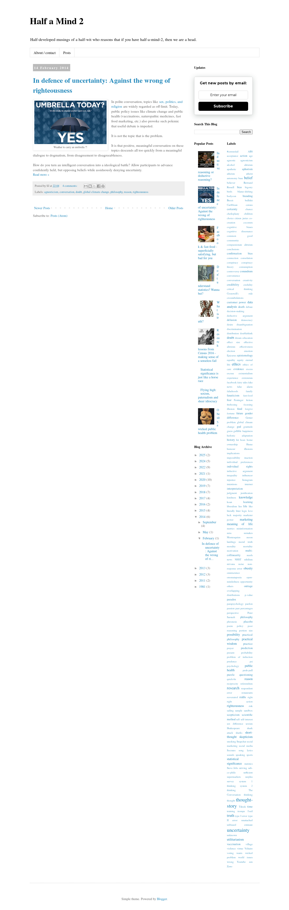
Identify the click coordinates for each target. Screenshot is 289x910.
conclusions (233, 249)
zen (251, 861)
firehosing (232, 404)
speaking (240, 754)
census (249, 204)
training (231, 811)
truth (230, 815)
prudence (232, 661)
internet (249, 484)
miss (229, 533)
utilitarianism (235, 839)
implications (233, 453)
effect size (233, 342)
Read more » (41, 174)
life (245, 506)
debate (249, 306)
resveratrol (232, 697)
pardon (249, 603)
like (251, 506)
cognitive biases (240, 227)
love (250, 510)
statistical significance (234, 761)
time (250, 806)
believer (231, 182)
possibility (233, 634)
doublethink (246, 333)
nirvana (231, 564)
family (249, 391)
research (233, 687)
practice (248, 644)
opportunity (246, 581)
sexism (249, 723)
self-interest (247, 719)
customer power (236, 302)
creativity (248, 280)
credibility (233, 285)
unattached (247, 820)
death (241, 307)
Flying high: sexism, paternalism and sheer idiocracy (208, 395)
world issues (245, 857)
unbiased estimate (240, 824)
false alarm (245, 386)
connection (232, 258)
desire (230, 324)
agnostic (231, 160)
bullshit (249, 200)
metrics (230, 528)
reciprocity (232, 683)
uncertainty (238, 829)
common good (240, 235)
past (237, 608)
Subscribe (223, 106)
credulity (248, 284)
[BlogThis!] (90, 186)
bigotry (249, 187)
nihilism (248, 559)
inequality (232, 475)
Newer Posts (42, 208)
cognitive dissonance (240, 231)
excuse (230, 373)
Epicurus (231, 355)
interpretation (235, 489)
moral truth (246, 541)
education (247, 337)
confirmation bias (240, 253)
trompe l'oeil (245, 811)
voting (230, 853)
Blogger (162, 899)
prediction (247, 648)
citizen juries (241, 218)
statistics (248, 763)
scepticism (233, 715)
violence (231, 848)
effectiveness (246, 346)
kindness (231, 497)
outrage (248, 586)
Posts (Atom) (59, 215)
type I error (241, 816)
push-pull (248, 670)
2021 (202, 473)
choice (230, 218)
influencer (247, 475)
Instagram (247, 479)
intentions (232, 484)
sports (250, 754)
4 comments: (70, 186)
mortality (248, 546)
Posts (67, 52)
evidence (238, 369)
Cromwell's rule (240, 293)
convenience (233, 275)
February (209, 538)
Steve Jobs (232, 768)
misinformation (245, 528)
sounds (230, 754)
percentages (246, 608)
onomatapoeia (234, 577)
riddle (242, 697)
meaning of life (240, 524)
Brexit (230, 200)
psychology (233, 666)
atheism (231, 173)
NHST (238, 559)
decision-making (235, 311)
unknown (232, 835)
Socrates (231, 750)
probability (247, 652)
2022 (202, 467)
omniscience (233, 572)
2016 (202, 504)
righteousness (140, 192)
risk (251, 706)
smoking (231, 741)
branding (248, 196)
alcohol (231, 164)
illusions (248, 448)
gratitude (248, 426)
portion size (246, 630)
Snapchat (241, 741)
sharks (239, 732)
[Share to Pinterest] (103, 186)
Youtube (241, 861)
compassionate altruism (240, 244)
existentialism (246, 373)
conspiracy (232, 262)
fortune (231, 413)
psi (251, 661)
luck (229, 515)
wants (239, 853)
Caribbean (232, 204)
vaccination (233, 844)
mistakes (248, 533)
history (231, 440)
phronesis (232, 621)
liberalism (232, 506)
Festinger (238, 400)
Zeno (229, 866)
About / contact (45, 52)
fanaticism (233, 395)
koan (229, 502)
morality (231, 546)
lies (240, 506)
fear (229, 400)
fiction (249, 400)
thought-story (240, 802)
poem (230, 626)
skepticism (246, 737)
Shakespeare (233, 728)
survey (230, 781)
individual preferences (240, 462)
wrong (230, 861)
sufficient (248, 772)
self (238, 719)
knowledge (246, 497)
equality (231, 360)
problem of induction (240, 657)
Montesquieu (233, 537)
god (239, 427)
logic (244, 510)
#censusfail (232, 151)
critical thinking (240, 289)
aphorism (247, 169)
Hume (249, 444)
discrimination (234, 329)
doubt (79, 192)
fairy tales (242, 382)
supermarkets (234, 776)
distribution (233, 333)
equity (240, 360)
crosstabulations (235, 297)
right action (240, 701)
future (239, 413)
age (251, 155)
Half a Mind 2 (57, 20)
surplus (249, 776)
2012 (202, 574)
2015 (202, 510)
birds (229, 191)
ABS (250, 151)
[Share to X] (94, 186)
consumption (246, 266)
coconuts (248, 222)
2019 (202, 485)
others (230, 586)
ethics (236, 364)
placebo (248, 621)
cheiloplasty (233, 213)
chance (249, 209)
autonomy (232, 178)
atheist (249, 173)
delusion (232, 320)
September (209, 522)
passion (231, 608)
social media (246, 745)
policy (240, 626)
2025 (202, 455)
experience (232, 377)
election (231, 351)
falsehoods (232, 391)
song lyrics (246, 750)
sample (238, 710)
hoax (242, 439)
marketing (246, 519)
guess (230, 431)
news (229, 559)
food (239, 409)
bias (239, 187)
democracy (247, 320)
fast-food (248, 395)
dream (238, 337)
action (243, 156)
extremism (247, 377)
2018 (202, 492)
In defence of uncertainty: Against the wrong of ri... (210, 551)
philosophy (116, 192)
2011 (202, 580)
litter (238, 510)
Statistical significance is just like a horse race (208, 375)
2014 (202, 516)
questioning (246, 675)
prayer (230, 648)
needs (250, 555)
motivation (232, 550)
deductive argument (240, 315)
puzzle (231, 675)
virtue (240, 848)
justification (247, 493)
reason (127, 192)
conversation (67, 192)
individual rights (240, 466)
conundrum (246, 271)
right (250, 697)
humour (231, 448)
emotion (248, 351)
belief (248, 177)
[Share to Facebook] (98, 186)
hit (237, 439)
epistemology (245, 355)
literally (231, 510)
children (248, 213)
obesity (248, 568)
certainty (232, 209)
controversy (233, 271)
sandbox (248, 710)
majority (237, 515)
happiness (247, 431)
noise (241, 564)
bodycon (231, 196)
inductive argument (240, 471)
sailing (230, 710)
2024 (202, 461)
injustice (231, 479)
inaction (248, 457)
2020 (202, 479)
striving (243, 768)
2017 (202, 498)
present (230, 652)
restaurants (247, 692)
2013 (202, 568)
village (249, 844)
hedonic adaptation (240, 435)
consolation (247, 258)
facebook (232, 382)
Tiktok (242, 806)
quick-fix (231, 679)
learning (248, 502)
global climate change (96, 192)
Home (109, 208)
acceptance (232, 155)
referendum (246, 683)
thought (231, 800)
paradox (231, 599)
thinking (248, 794)
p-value (249, 595)
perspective (233, 612)
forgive (249, 408)
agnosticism (51, 192)
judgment (232, 493)
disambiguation (245, 324)
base (240, 178)
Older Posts (175, 208)
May (206, 532)
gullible (237, 431)
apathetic (231, 169)
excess (249, 369)
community (233, 240)
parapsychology (235, 603)
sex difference (235, 723)
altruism (248, 164)
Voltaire (249, 848)
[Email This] (86, 186)
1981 (202, 586)
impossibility (233, 457)
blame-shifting (245, 191)
